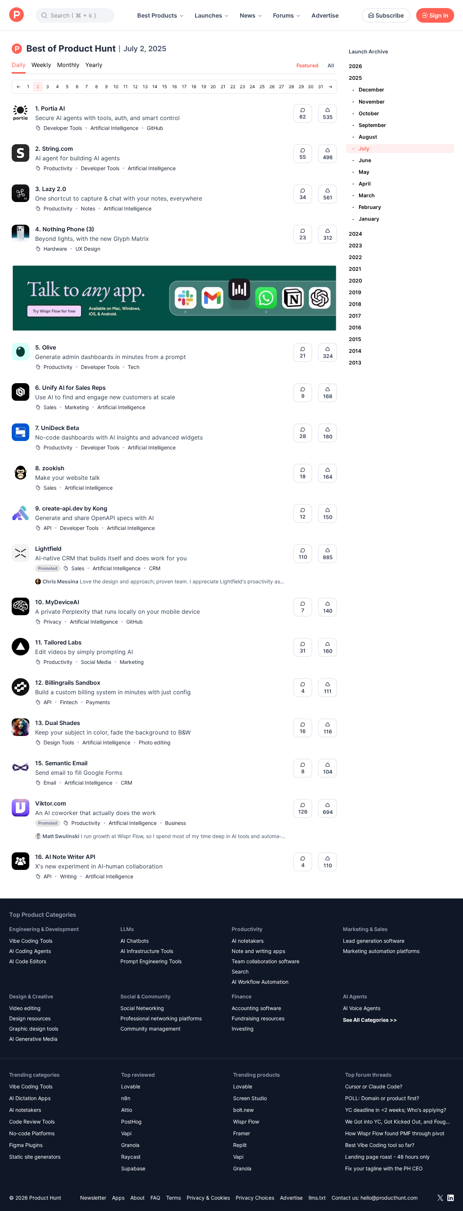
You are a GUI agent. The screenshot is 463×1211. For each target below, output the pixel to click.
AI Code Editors (27, 961)
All (331, 65)
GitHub (155, 128)
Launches (208, 15)
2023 (355, 245)
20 (213, 86)
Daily (19, 64)
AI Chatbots (134, 941)
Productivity (58, 168)
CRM (154, 568)
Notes (88, 208)
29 (301, 86)
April (361, 183)
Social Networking (142, 1008)
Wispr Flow (246, 1121)
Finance (241, 996)
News (247, 15)
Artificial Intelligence (114, 128)
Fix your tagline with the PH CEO (384, 1168)
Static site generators (34, 1157)
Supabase (133, 1168)
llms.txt (317, 1198)
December (368, 89)
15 (164, 86)
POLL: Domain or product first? (382, 1098)
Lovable (130, 1086)
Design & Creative (31, 996)
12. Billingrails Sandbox (67, 682)
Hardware (55, 249)
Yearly (93, 64)
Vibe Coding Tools (30, 941)
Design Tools (59, 742)
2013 (355, 362)
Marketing (77, 407)
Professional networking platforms (161, 1018)
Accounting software (256, 1008)
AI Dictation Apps (30, 1098)
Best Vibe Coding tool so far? (379, 1145)
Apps (118, 1198)
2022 (355, 257)
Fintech (69, 702)
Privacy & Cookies (208, 1198)
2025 (355, 78)
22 (232, 86)
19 (203, 86)
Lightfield (48, 548)
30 (311, 86)
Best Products (157, 15)
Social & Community (145, 996)
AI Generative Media (33, 1039)
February (366, 207)
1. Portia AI (50, 108)
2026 (355, 66)
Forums (283, 15)
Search (240, 971)
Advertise (325, 15)
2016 (355, 327)
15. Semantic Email (61, 763)
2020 (355, 280)
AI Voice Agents (361, 1008)
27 (281, 86)
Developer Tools (63, 128)
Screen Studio (250, 1098)
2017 (355, 316)
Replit (240, 1145)
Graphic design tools (33, 1028)
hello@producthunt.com (389, 1198)
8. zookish (49, 468)
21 (223, 86)
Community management (150, 1028)
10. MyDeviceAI (57, 602)
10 (116, 86)
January (365, 219)
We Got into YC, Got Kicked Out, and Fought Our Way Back (398, 1122)
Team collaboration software (265, 961)
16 (174, 86)
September (369, 125)
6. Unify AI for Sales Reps (70, 387)
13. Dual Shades (57, 722)
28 (291, 86)
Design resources (30, 1018)
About (137, 1198)
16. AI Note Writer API (65, 856)
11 (125, 86)
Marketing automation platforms (381, 951)
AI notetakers (248, 941)
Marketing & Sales (365, 929)
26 (272, 86)
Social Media (96, 662)
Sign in (438, 15)
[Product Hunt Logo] (16, 15)
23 (242, 86)
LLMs (127, 929)
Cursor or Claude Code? (373, 1086)
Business (175, 823)
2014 (355, 351)
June (361, 160)
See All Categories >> (370, 1020)
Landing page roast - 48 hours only (387, 1157)
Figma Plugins (25, 1145)
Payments (98, 702)
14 (154, 86)
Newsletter (93, 1198)
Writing (68, 876)
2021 (355, 269)
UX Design (87, 249)
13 (145, 86)
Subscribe (390, 15)
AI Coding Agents (30, 951)
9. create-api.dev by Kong (71, 508)
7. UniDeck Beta (57, 427)
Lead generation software (373, 941)
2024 (355, 234)
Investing (243, 1028)
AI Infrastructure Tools (146, 951)
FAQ (155, 1198)
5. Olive (45, 347)
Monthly (68, 64)
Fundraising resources (258, 1018)
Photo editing (155, 742)
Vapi (126, 1133)
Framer (241, 1133)
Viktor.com (50, 803)
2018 (355, 304)
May (360, 172)
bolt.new (243, 1110)
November (368, 101)
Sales (50, 407)
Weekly (41, 64)
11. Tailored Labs (58, 642)
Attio (126, 1110)
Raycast (131, 1157)
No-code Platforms (32, 1133)
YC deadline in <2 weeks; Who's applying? (395, 1110)
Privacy (52, 621)
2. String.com (54, 148)
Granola (130, 1145)
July (360, 148)
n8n (125, 1098)
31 (320, 86)
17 (184, 86)
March (363, 195)
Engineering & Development (44, 929)
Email (50, 783)
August (364, 137)
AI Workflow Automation (260, 982)
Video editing (25, 1008)
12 (135, 86)
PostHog (131, 1121)
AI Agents (355, 996)
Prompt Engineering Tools (151, 961)
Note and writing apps (258, 951)
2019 (355, 292)
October (365, 113)
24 (252, 86)
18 (193, 86)
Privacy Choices (255, 1198)
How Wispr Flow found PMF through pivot (394, 1133)
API (48, 528)
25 (262, 86)
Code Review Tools (32, 1121)
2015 (355, 339)
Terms (173, 1198)
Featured (307, 65)
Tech (133, 367)
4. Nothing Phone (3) (64, 229)
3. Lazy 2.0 (50, 189)
